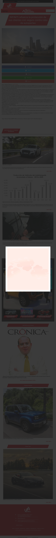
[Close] (48, 248)
